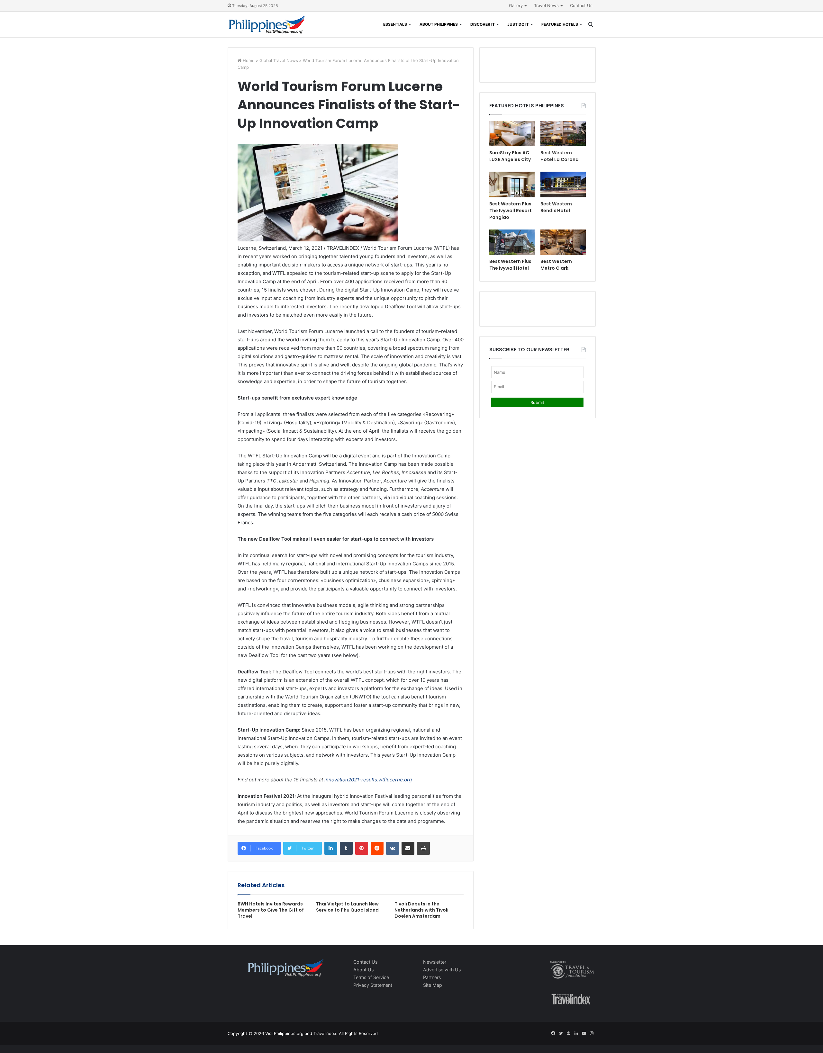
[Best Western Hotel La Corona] (563, 133)
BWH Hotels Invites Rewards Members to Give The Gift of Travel (271, 910)
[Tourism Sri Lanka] (267, 24)
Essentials (395, 24)
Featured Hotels (559, 24)
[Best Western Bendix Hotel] (563, 184)
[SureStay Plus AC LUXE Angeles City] (512, 133)
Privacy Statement (372, 985)
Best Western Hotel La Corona (559, 156)
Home (248, 60)
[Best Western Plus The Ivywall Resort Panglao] (512, 184)
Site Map (432, 985)
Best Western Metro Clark (556, 264)
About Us (363, 969)
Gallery (516, 5)
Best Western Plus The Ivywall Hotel (510, 264)
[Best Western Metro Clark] (563, 242)
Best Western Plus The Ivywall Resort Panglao (510, 211)
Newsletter (434, 962)
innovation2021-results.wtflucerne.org (368, 780)
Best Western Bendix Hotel (556, 207)
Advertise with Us (442, 969)
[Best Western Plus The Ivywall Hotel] (512, 242)
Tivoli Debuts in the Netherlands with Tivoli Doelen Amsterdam (421, 910)
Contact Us (581, 5)
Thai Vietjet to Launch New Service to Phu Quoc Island (347, 907)
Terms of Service (371, 977)
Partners (432, 977)
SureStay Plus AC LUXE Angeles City (510, 156)
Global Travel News (278, 60)
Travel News (546, 5)
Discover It (482, 24)
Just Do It (518, 24)
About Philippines (439, 24)
